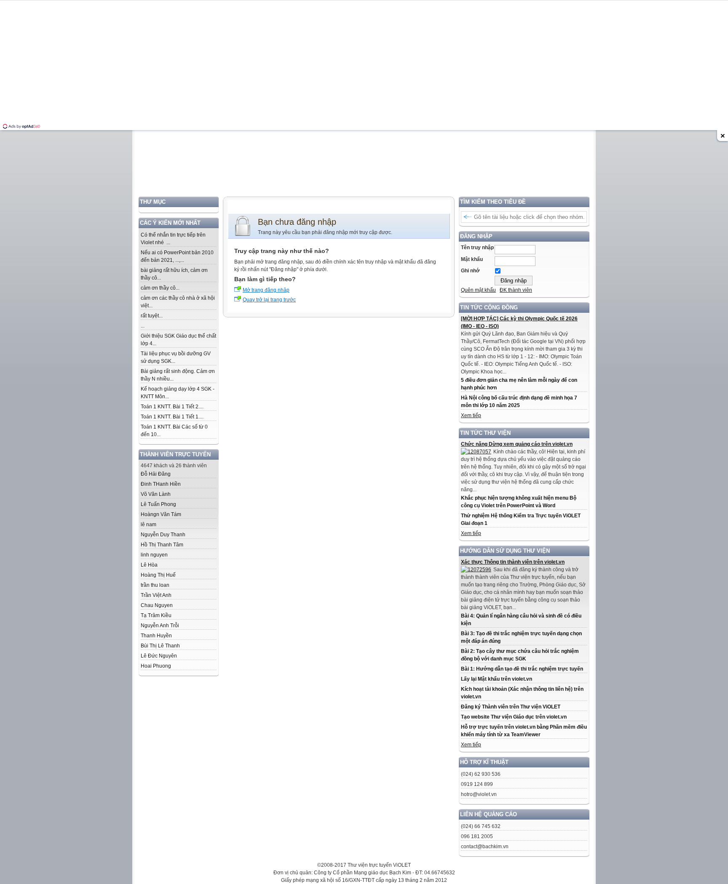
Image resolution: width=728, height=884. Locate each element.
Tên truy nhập (477, 247)
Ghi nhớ (470, 271)
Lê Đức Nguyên (159, 656)
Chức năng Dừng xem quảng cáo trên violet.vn (517, 444)
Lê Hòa (149, 565)
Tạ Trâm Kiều (156, 615)
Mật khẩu (472, 259)
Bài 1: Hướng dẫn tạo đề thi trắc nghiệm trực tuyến (522, 669)
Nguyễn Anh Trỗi (160, 625)
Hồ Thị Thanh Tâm (162, 545)
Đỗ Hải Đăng (156, 474)
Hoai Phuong (156, 666)
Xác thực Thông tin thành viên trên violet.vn (513, 562)
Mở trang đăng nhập (266, 290)
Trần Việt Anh (156, 595)
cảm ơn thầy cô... (160, 288)
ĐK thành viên (516, 290)
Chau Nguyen (157, 605)
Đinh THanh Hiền (161, 484)
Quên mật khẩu (478, 290)
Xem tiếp (471, 415)
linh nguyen (154, 555)
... (143, 326)
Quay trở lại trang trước (269, 300)
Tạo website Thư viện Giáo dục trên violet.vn (514, 717)
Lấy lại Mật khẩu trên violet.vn (496, 679)
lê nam (148, 524)
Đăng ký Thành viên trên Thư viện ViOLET (510, 707)
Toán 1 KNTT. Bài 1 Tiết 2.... (172, 407)
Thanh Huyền (156, 636)
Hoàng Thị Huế (158, 575)
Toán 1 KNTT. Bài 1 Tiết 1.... (172, 417)
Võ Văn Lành (156, 494)
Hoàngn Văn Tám (161, 514)
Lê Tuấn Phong (158, 504)
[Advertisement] (364, 138)
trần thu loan (155, 585)
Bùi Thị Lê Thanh (160, 646)
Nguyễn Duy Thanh (163, 535)
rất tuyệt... (152, 316)
